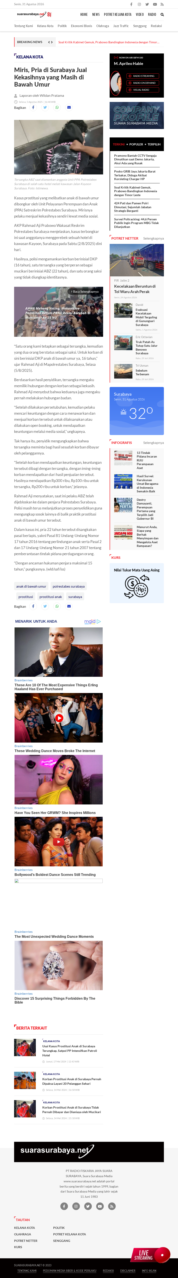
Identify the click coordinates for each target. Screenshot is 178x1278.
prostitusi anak (51, 597)
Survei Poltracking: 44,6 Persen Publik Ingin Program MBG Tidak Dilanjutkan (136, 223)
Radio (152, 14)
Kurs (18, 1247)
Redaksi (156, 26)
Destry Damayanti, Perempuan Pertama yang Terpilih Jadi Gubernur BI (146, 509)
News (96, 14)
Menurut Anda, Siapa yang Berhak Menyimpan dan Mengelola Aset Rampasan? (147, 536)
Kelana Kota (45, 26)
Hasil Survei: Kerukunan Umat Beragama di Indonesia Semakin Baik (147, 483)
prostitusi (25, 597)
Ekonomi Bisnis (81, 26)
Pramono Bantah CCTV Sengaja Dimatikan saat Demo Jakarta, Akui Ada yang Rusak (135, 159)
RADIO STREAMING (143, 75)
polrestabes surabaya (69, 586)
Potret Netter (25, 1241)
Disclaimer (127, 1271)
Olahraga (102, 26)
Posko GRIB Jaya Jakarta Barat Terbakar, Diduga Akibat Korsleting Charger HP (134, 175)
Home (84, 14)
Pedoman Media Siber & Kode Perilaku (69, 1271)
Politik (62, 26)
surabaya (75, 597)
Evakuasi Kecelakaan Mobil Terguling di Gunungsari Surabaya (146, 317)
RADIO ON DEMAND (144, 82)
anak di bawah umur (31, 586)
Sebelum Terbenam (142, 372)
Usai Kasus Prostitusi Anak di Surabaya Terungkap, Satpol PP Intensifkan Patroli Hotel (69, 1050)
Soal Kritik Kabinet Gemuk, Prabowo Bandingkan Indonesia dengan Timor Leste (107, 42)
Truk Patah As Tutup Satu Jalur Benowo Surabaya (147, 347)
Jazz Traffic (121, 26)
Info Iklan (149, 1271)
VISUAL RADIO (141, 89)
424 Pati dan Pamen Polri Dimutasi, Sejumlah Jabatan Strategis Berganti (132, 207)
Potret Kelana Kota (118, 14)
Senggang (140, 26)
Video (140, 14)
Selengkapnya (153, 238)
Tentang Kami (23, 26)
